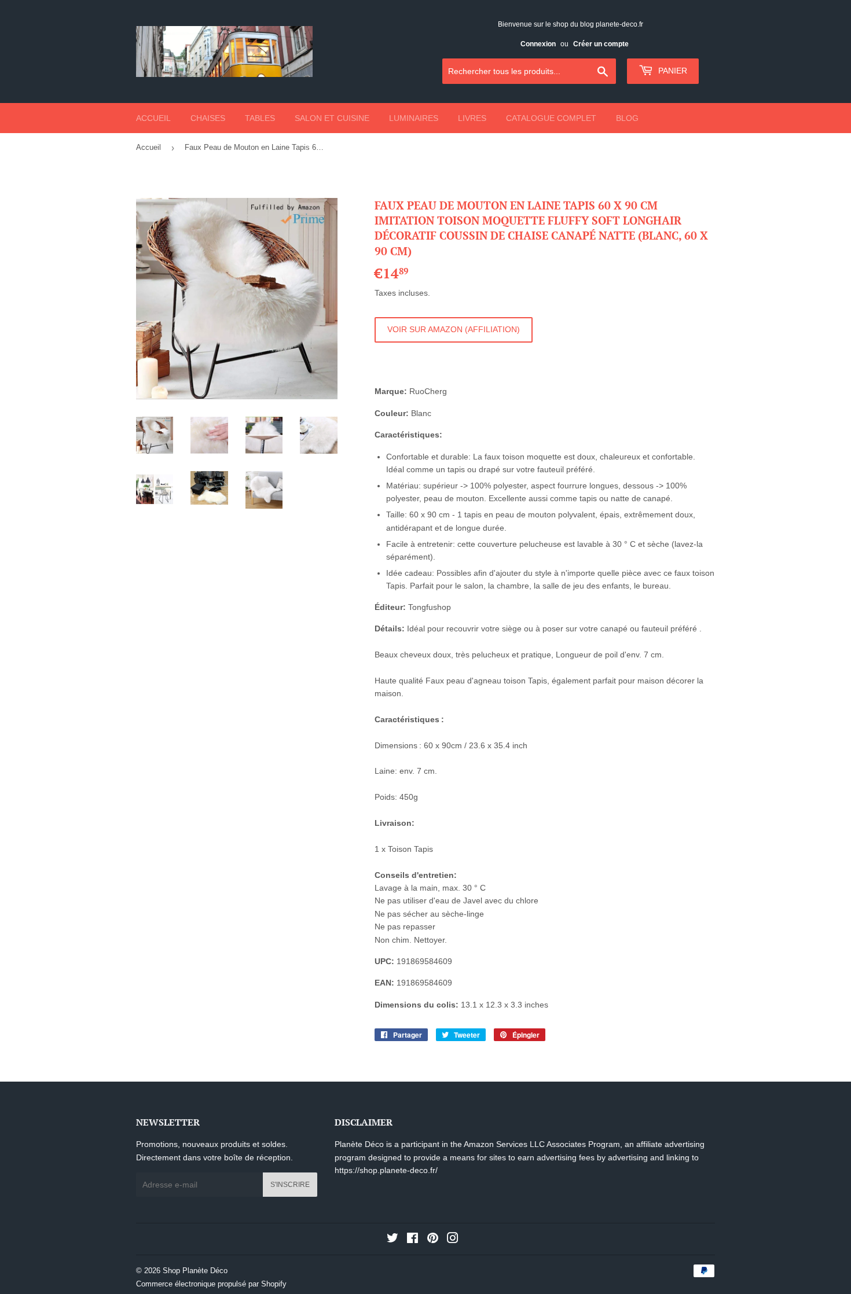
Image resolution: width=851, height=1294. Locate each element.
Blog (627, 118)
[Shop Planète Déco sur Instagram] (452, 1239)
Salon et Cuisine (332, 118)
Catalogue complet (551, 118)
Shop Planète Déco (195, 1270)
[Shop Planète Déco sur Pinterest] (433, 1239)
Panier (671, 70)
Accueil (153, 118)
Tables (260, 118)
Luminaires (413, 118)
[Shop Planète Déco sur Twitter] (392, 1239)
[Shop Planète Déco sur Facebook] (412, 1239)
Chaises (207, 118)
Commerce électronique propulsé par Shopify (211, 1284)
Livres (472, 118)
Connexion (538, 44)
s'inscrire (290, 1185)
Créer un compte (601, 44)
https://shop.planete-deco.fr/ (386, 1170)
